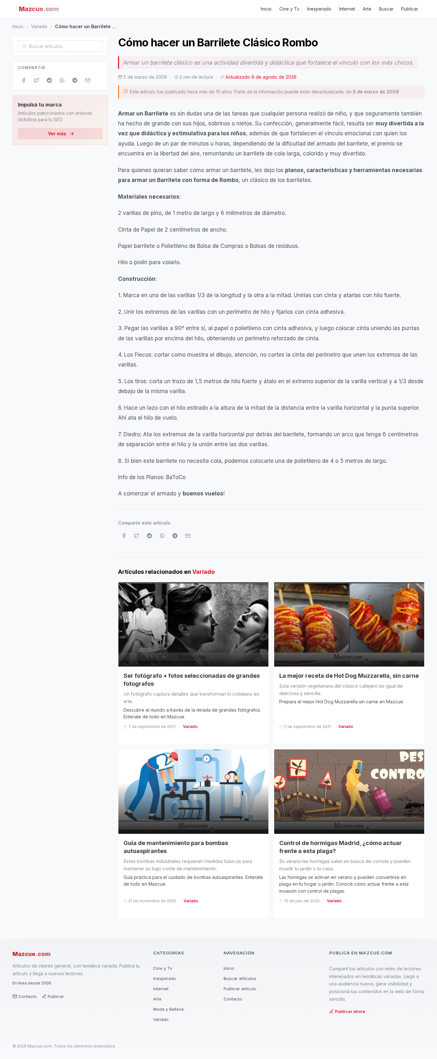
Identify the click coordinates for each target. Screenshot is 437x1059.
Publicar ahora (350, 1011)
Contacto (27, 996)
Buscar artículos (240, 978)
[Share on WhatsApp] (62, 80)
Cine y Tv (289, 9)
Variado (39, 26)
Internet (347, 9)
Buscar (386, 9)
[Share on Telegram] (75, 80)
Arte (367, 9)
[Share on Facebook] (23, 80)
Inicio (266, 9)
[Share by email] (87, 80)
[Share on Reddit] (49, 80)
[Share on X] (36, 80)
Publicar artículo (240, 988)
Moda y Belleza (168, 1009)
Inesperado (319, 9)
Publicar (409, 9)
